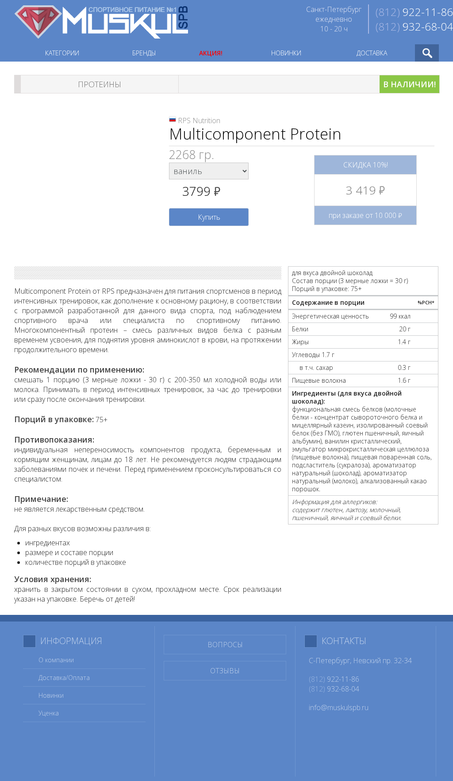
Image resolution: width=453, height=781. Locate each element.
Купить (209, 217)
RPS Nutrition (199, 120)
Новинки (51, 695)
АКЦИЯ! (211, 53)
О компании (56, 660)
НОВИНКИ (286, 53)
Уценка (48, 713)
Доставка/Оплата (64, 677)
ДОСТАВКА (372, 53)
